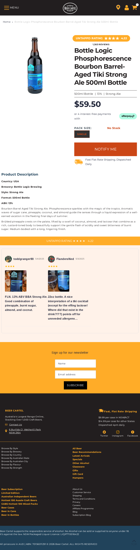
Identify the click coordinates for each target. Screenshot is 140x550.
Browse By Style (9, 448)
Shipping (77, 495)
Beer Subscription (12, 489)
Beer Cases (7, 507)
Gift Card (78, 474)
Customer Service (82, 492)
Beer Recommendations (87, 452)
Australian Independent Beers (18, 496)
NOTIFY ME (106, 149)
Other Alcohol (81, 463)
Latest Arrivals (81, 455)
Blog (75, 511)
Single (82, 134)
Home (7, 21)
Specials (77, 459)
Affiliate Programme (83, 508)
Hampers (78, 477)
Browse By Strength (11, 467)
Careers (76, 505)
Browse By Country (11, 455)
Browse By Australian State (15, 458)
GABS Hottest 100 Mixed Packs (19, 503)
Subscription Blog (82, 515)
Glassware (79, 466)
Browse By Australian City (14, 461)
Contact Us (15, 424)
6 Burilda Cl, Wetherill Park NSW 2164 (25, 431)
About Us (77, 489)
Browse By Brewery (11, 451)
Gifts (75, 470)
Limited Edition (10, 493)
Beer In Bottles (10, 515)
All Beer (77, 448)
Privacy (76, 502)
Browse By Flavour (11, 464)
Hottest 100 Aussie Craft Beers (19, 500)
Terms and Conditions (84, 499)
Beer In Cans (8, 511)
